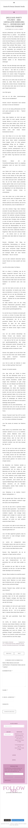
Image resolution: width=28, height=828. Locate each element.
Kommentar (8, 670)
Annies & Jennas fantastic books (14, 6)
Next (19, 653)
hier (20, 741)
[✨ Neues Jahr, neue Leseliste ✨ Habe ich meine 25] (20, 806)
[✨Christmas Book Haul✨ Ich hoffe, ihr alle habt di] (7, 814)
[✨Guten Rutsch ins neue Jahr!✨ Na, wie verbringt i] (7, 806)
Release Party (15, 645)
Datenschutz (8, 780)
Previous (8, 653)
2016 (4, 643)
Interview (10, 642)
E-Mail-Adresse (9, 697)
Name (5, 690)
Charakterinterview (10, 643)
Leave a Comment (19, 29)
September (22, 645)
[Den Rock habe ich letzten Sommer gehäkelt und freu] (7, 798)
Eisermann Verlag (20, 643)
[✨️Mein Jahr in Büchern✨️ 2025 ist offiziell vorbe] (20, 798)
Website (6, 704)
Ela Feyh (4, 645)
